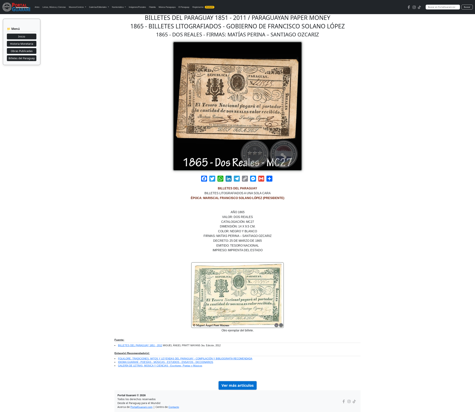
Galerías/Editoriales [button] (98, 7)
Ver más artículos (238, 385)
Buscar (467, 7)
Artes (37, 7)
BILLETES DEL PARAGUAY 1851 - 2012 (140, 345)
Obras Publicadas (22, 51)
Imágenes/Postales (137, 7)
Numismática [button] (118, 7)
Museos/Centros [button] (76, 7)
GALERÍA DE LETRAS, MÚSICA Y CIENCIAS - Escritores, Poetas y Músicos (160, 365)
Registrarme (202, 7)
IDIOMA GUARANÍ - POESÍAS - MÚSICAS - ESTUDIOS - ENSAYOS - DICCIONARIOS (165, 362)
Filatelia (152, 7)
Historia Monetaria (21, 43)
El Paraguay (183, 7)
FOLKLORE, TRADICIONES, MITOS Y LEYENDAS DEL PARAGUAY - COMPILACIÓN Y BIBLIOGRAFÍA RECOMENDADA (185, 358)
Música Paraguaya (167, 7)
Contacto (173, 407)
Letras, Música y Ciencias (54, 7)
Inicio (21, 36)
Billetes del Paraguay (22, 58)
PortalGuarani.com (141, 407)
